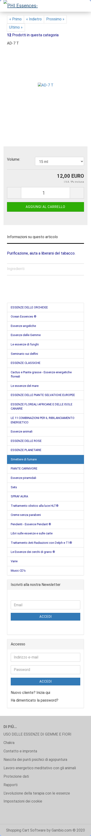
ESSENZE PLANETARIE (26, 450)
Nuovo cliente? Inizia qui (30, 692)
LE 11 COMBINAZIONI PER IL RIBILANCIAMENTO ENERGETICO (42, 420)
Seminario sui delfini (24, 353)
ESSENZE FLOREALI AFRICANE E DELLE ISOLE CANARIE (41, 407)
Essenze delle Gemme (26, 335)
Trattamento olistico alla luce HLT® (35, 505)
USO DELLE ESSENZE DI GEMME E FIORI (37, 734)
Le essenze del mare (24, 386)
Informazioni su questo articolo (32, 237)
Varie (14, 561)
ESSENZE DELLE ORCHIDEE (29, 307)
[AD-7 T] (45, 85)
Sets (14, 487)
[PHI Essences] (21, 6)
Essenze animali (21, 431)
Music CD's (18, 570)
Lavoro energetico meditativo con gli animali (40, 768)
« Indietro (34, 19)
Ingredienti (15, 268)
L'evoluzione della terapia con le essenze (37, 793)
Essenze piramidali (23, 478)
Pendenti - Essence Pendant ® (31, 524)
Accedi (45, 616)
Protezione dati (16, 776)
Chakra (9, 742)
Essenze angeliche (23, 326)
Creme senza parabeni (26, 515)
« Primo (15, 19)
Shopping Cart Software (26, 830)
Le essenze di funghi (25, 344)
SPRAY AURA (19, 496)
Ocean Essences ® (23, 316)
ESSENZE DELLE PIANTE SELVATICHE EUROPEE (43, 395)
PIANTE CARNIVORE (24, 468)
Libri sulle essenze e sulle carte (31, 533)
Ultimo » (16, 27)
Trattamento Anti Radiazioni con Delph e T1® (41, 542)
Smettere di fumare (24, 459)
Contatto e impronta (20, 751)
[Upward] (78, 829)
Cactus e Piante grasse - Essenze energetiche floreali (41, 374)
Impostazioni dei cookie (23, 801)
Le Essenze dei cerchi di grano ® (33, 552)
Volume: (13, 159)
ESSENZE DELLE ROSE (26, 441)
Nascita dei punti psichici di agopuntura (35, 759)
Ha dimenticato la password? (34, 700)
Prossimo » (55, 19)
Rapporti (11, 785)
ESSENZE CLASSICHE (25, 363)
